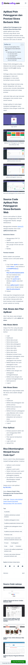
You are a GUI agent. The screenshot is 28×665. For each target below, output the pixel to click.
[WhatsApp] (18, 566)
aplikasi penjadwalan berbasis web (13, 523)
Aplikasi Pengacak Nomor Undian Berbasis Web (13, 601)
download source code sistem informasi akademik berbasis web (13, 538)
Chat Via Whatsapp (18, 661)
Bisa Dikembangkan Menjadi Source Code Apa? (14, 59)
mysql (6, 543)
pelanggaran (14, 543)
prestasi (18, 546)
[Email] (22, 566)
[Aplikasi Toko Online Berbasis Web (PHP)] (14, 630)
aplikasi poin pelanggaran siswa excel (13, 527)
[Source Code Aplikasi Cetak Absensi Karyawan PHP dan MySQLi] (14, 611)
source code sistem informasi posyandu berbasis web (12, 555)
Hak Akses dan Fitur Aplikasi (14, 52)
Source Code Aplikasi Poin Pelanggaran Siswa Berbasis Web (12, 48)
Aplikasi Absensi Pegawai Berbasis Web (13, 656)
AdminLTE (20, 226)
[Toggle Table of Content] (21, 44)
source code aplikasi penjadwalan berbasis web (13, 550)
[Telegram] (14, 566)
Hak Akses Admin (13, 53)
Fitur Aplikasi (12, 56)
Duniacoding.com (21, 663)
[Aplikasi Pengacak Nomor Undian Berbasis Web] (14, 593)
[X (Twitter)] (10, 566)
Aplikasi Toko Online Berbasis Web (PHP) (13, 638)
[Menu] (25, 3)
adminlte (7, 511)
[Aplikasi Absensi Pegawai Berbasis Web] (14, 648)
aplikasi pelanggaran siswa (11, 520)
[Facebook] (5, 566)
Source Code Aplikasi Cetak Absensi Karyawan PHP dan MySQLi (11, 620)
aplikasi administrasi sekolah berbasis (12, 515)
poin (11, 546)
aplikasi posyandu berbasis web (13, 531)
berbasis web (8, 534)
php (5, 546)
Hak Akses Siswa (13, 55)
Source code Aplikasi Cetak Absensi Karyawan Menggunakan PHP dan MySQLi (13, 501)
